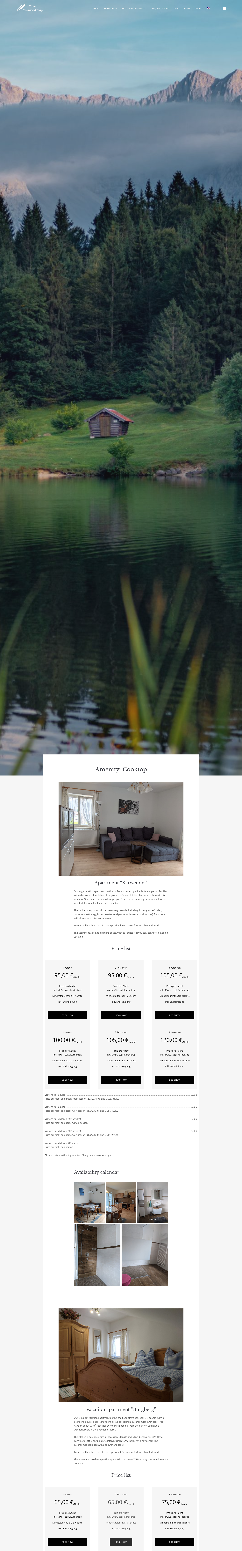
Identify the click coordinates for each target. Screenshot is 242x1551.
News (177, 8)
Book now (67, 1015)
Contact (199, 8)
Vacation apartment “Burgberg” (121, 1409)
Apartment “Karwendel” (121, 882)
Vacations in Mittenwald (133, 8)
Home (95, 8)
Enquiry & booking (161, 8)
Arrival (187, 8)
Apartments (108, 8)
